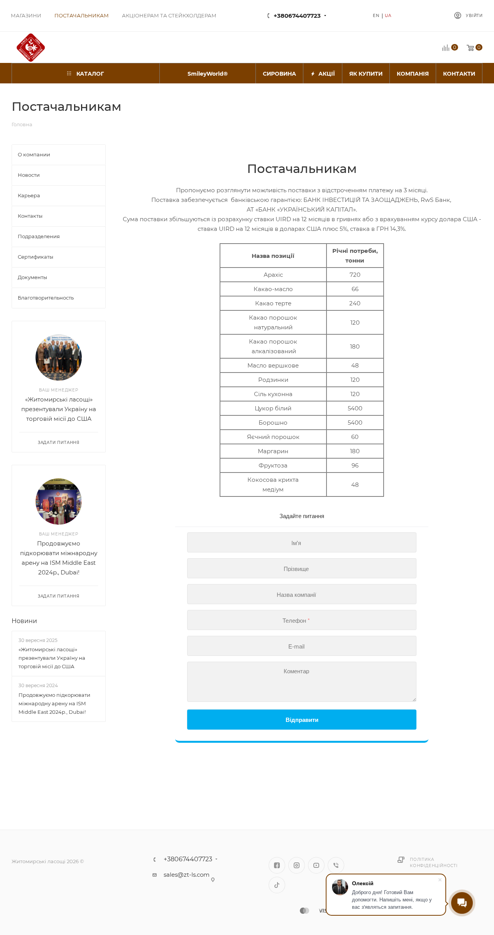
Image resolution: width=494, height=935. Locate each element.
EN (376, 15)
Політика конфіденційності (434, 862)
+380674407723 (297, 15)
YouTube (316, 865)
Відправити (302, 719)
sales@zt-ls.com (187, 874)
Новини (24, 621)
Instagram (296, 865)
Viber (336, 865)
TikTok (277, 885)
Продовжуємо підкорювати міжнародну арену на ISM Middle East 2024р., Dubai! (54, 703)
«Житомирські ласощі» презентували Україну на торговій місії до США (58, 409)
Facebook (277, 865)
